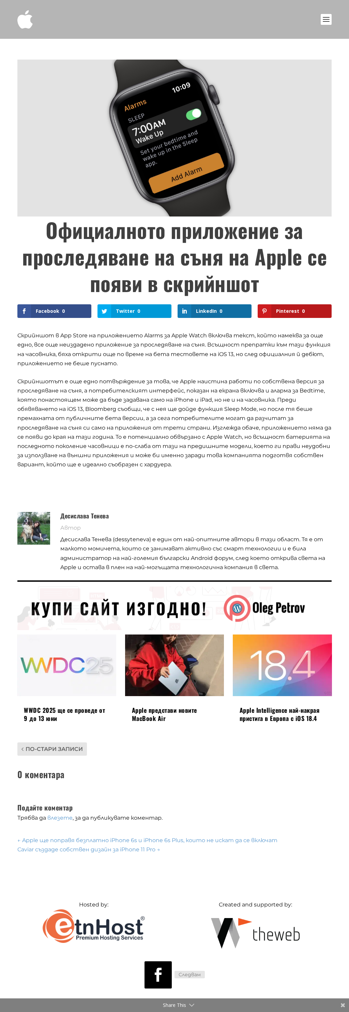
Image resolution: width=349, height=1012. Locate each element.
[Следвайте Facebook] (158, 975)
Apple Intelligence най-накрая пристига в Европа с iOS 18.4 (280, 714)
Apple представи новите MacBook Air (164, 714)
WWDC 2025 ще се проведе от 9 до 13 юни (64, 714)
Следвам (190, 974)
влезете (60, 818)
